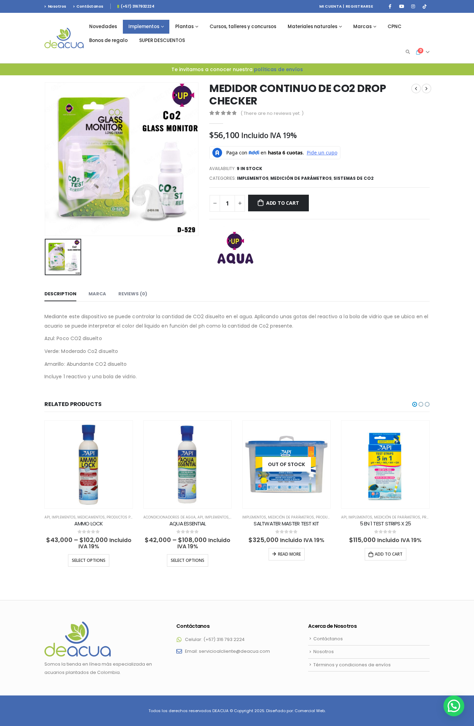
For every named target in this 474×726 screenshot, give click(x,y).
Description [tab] (60, 293)
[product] (89, 464)
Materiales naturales (312, 26)
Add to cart (282, 203)
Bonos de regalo (108, 40)
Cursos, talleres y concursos (243, 26)
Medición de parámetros (301, 178)
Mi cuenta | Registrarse (346, 6)
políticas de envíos (278, 69)
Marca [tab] (97, 293)
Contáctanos (89, 6)
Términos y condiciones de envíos (352, 665)
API (47, 517)
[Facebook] (390, 6)
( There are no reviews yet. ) (272, 113)
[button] (415, 404)
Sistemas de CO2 (353, 178)
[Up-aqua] (235, 250)
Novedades (103, 26)
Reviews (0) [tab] (132, 293)
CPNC (394, 26)
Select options (88, 560)
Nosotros (57, 6)
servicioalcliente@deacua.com (234, 651)
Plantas (184, 26)
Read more (289, 554)
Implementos (143, 26)
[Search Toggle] (408, 52)
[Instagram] (413, 6)
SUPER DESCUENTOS (162, 40)
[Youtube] (401, 6)
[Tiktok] (424, 6)
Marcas (362, 26)
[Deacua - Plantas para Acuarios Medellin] (64, 38)
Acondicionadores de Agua (169, 517)
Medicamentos (91, 517)
